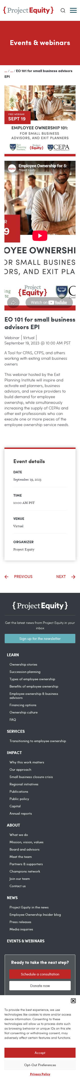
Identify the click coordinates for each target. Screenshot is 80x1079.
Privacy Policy (40, 1074)
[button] (73, 1000)
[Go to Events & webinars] (11, 70)
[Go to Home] (5, 70)
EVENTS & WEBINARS (25, 941)
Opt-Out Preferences (40, 1065)
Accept (40, 1052)
